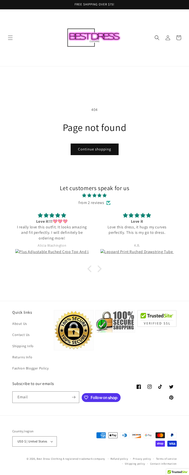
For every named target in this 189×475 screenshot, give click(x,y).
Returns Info (22, 357)
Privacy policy (142, 458)
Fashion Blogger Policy (30, 368)
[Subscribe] (73, 397)
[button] (10, 37)
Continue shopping (94, 149)
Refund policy (119, 458)
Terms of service (166, 458)
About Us (19, 323)
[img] (94, 195)
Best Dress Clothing (49, 458)
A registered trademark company (84, 458)
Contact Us (21, 334)
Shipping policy (135, 463)
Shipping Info (23, 346)
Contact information (163, 463)
